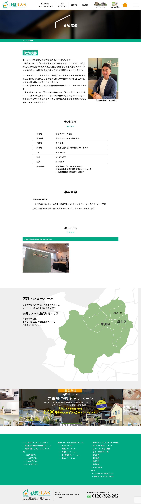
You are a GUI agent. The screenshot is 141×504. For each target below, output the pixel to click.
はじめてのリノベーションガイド (45, 4)
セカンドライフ (67, 445)
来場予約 (96, 461)
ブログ (93, 470)
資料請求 (96, 458)
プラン (25, 452)
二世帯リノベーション (69, 452)
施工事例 (74, 5)
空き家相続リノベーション (71, 455)
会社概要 (85, 5)
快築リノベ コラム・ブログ (103, 476)
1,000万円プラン (32, 458)
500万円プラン (31, 455)
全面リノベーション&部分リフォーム (71, 442)
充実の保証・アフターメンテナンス (37, 449)
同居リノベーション (69, 449)
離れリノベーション (69, 458)
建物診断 (96, 455)
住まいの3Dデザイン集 (100, 452)
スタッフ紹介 (97, 467)
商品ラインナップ (62, 4)
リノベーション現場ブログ (103, 473)
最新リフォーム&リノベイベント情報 (105, 442)
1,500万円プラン (32, 461)
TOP (24, 40)
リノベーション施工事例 (101, 449)
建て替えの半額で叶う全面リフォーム (38, 445)
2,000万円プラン (32, 464)
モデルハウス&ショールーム (102, 445)
